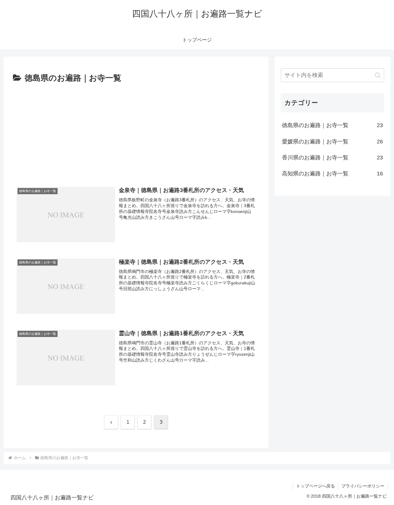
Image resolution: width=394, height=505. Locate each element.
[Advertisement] (136, 131)
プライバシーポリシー (362, 485)
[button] (377, 75)
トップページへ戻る (315, 485)
